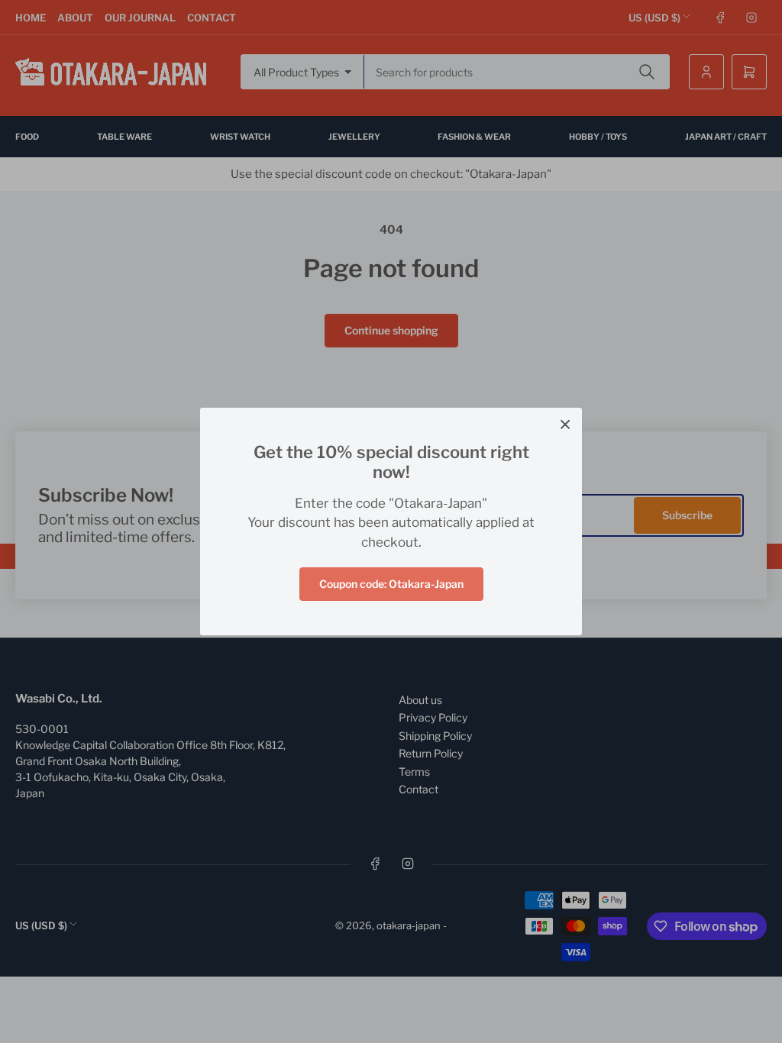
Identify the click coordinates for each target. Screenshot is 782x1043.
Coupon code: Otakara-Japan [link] (391, 583)
